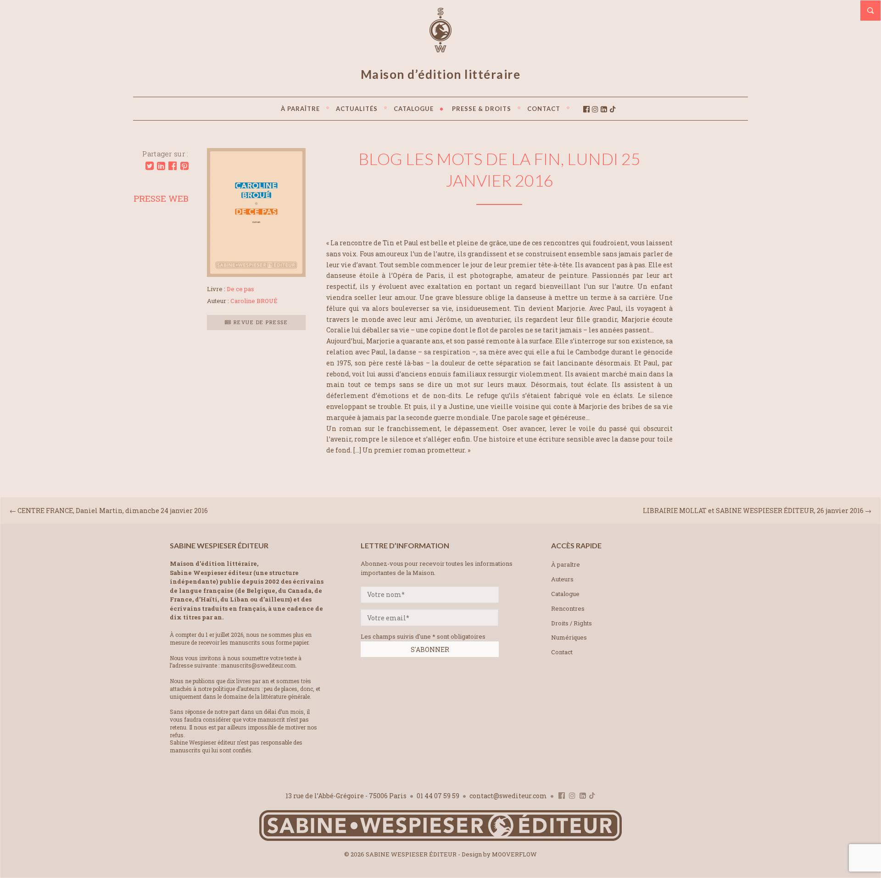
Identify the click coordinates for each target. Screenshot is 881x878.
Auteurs (562, 579)
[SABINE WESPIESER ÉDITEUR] (440, 48)
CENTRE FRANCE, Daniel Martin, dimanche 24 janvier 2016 (112, 510)
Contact (562, 652)
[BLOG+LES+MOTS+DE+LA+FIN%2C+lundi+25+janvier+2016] (149, 166)
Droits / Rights (571, 623)
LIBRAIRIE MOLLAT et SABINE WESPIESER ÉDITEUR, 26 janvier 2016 (753, 510)
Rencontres (568, 608)
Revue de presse (259, 322)
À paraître (565, 564)
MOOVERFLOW (514, 854)
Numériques (569, 637)
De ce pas (240, 289)
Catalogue (565, 594)
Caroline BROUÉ (254, 301)
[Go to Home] (440, 838)
